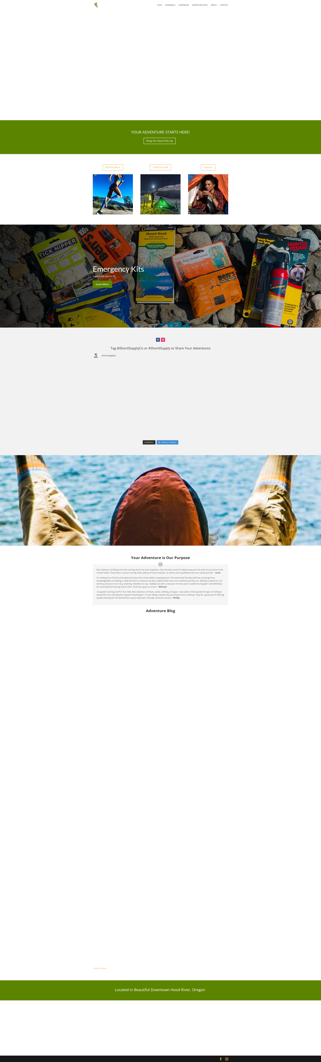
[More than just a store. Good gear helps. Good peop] (160, 374)
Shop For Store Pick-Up (159, 141)
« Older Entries (100, 968)
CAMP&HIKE (184, 5)
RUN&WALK (170, 5)
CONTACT (224, 5)
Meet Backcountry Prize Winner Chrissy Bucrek (119, 939)
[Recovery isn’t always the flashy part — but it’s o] (205, 400)
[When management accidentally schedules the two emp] (160, 425)
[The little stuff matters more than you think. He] (160, 400)
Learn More (102, 284)
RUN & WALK (112, 167)
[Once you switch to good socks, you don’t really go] (205, 425)
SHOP (159, 5)
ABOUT (214, 5)
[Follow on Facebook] (158, 340)
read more (100, 722)
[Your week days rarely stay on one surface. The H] (205, 374)
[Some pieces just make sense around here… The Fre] (115, 374)
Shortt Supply (104, 711)
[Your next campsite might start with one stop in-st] (115, 425)
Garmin (208, 167)
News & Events (148, 944)
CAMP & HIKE (160, 167)
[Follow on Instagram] (163, 340)
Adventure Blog (133, 711)
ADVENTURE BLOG (200, 5)
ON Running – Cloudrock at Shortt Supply (117, 823)
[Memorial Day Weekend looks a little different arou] (115, 400)
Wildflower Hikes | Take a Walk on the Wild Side (120, 707)
